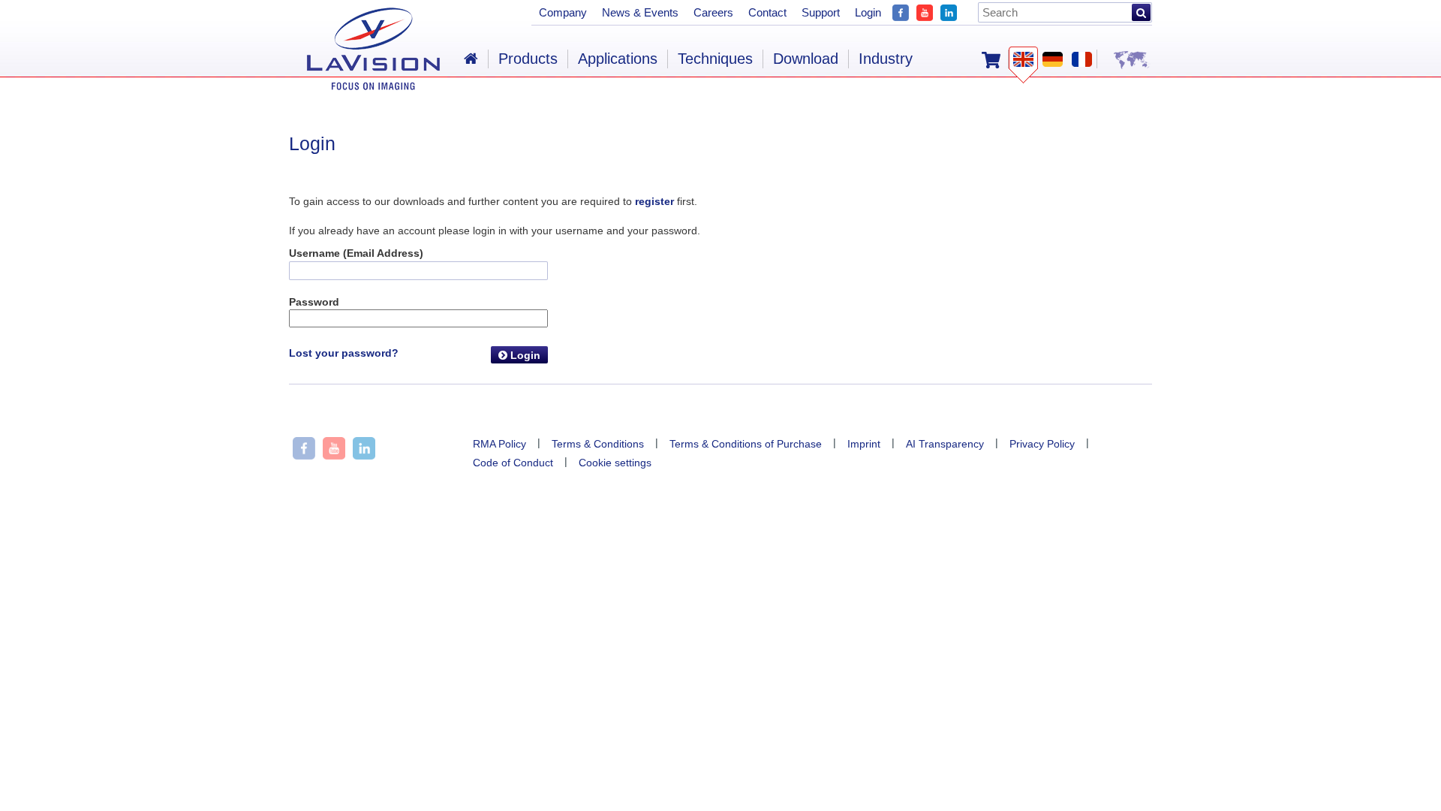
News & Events (640, 12)
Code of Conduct (513, 463)
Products (528, 58)
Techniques (715, 58)
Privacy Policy (1042, 444)
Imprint (863, 444)
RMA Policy (499, 444)
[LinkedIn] (949, 11)
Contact (767, 12)
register (654, 201)
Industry (886, 58)
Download (805, 58)
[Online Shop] (991, 58)
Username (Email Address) (356, 253)
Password (314, 302)
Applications (617, 58)
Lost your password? (344, 353)
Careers (713, 12)
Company (563, 12)
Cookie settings (615, 463)
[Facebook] (901, 11)
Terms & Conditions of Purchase (745, 444)
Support (821, 12)
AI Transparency (945, 444)
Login (523, 355)
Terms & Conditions (598, 444)
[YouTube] (925, 11)
